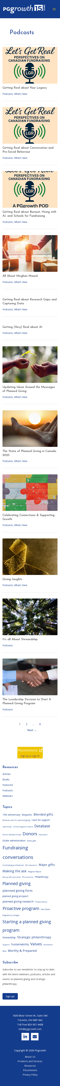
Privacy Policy (30, 1074)
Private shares (41, 902)
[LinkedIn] (25, 1036)
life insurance (31, 865)
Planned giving (16, 883)
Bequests (27, 814)
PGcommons (27, 877)
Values (36, 943)
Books (6, 779)
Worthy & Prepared (22, 950)
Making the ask (14, 871)
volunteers (48, 944)
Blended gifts (43, 814)
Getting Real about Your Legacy (24, 87)
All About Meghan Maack (20, 276)
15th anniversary (11, 814)
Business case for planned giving (16, 820)
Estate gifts (31, 841)
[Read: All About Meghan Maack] (30, 253)
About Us (30, 1056)
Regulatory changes (10, 915)
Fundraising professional (13, 865)
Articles (6, 774)
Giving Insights (12, 579)
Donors (29, 834)
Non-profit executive (11, 877)
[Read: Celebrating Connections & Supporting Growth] (30, 492)
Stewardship (9, 937)
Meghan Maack (34, 871)
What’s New (20, 93)
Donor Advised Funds (11, 834)
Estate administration (14, 840)
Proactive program (20, 908)
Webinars (7, 795)
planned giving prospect (15, 896)
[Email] (34, 1036)
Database (42, 826)
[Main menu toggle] (54, 9)
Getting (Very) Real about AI (22, 327)
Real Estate (45, 909)
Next (31, 730)
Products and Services (30, 1061)
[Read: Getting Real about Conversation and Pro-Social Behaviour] (30, 125)
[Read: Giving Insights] (30, 556)
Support (6, 944)
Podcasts (7, 93)
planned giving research (18, 901)
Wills (4, 951)
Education (43, 834)
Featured (7, 784)
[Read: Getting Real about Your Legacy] (30, 65)
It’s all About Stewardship (20, 639)
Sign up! (10, 996)
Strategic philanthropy (34, 937)
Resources (30, 1065)
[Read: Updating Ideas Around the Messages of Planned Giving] (30, 364)
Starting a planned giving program (26, 926)
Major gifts (47, 864)
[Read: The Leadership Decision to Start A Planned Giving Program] (30, 677)
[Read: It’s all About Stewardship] (30, 617)
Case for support (41, 820)
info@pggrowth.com (30, 1029)
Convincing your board (23, 826)
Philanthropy (41, 876)
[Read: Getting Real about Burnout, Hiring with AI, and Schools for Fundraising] (30, 189)
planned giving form (17, 890)
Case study (7, 826)
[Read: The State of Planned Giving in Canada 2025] (30, 428)
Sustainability (20, 944)
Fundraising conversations (17, 852)
